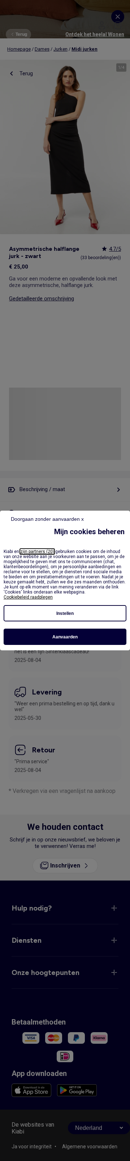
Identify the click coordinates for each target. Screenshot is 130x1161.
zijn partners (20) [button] (37, 551)
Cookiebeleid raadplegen (28, 597)
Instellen (65, 613)
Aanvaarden (65, 636)
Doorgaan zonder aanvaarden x (47, 519)
